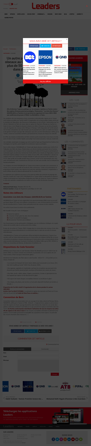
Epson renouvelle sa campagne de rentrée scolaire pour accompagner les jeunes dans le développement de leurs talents (45, 72)
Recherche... (65, 5)
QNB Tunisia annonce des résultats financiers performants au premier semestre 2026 (61, 70)
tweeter (46, 46)
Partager (34, 46)
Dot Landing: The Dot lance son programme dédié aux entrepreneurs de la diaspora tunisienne (29, 71)
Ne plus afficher (45, 81)
